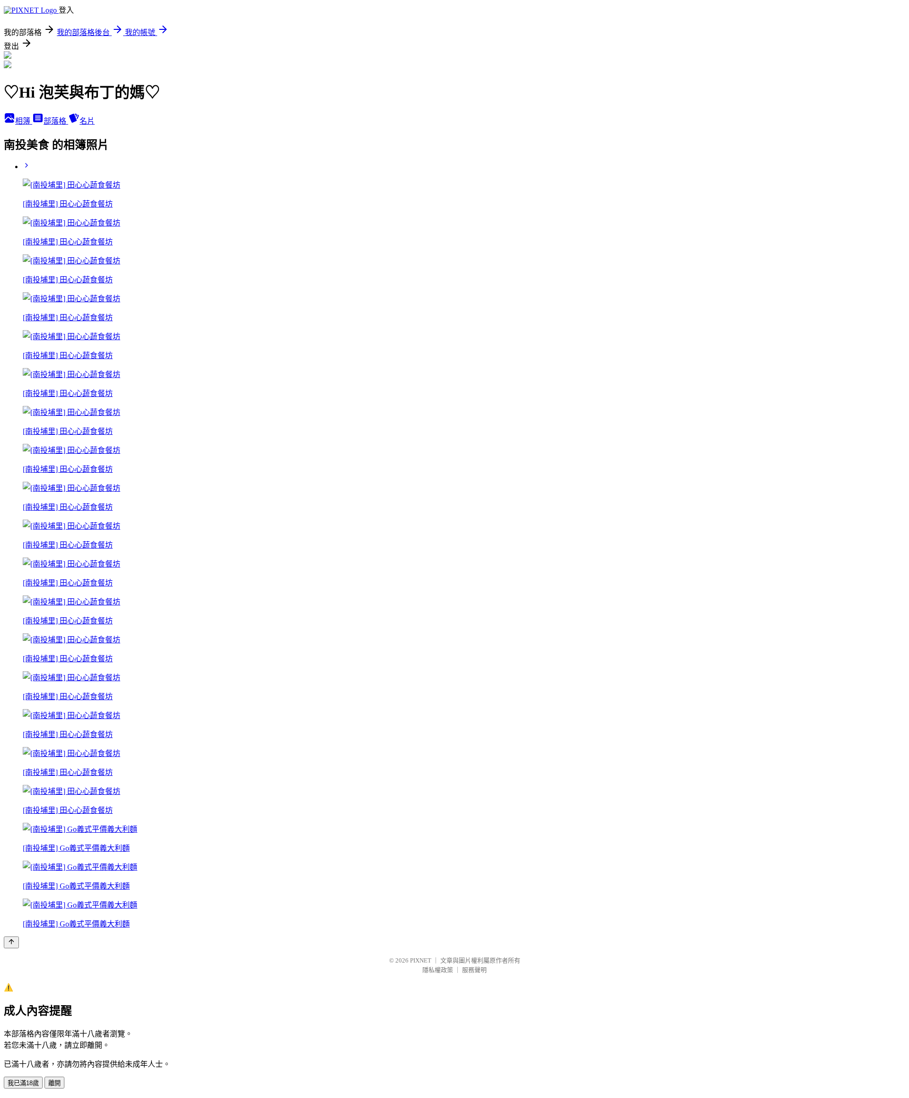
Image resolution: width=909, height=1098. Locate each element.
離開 (54, 1083)
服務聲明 (474, 969)
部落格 (56, 121)
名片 (87, 121)
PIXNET (420, 960)
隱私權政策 (437, 969)
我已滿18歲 (23, 1083)
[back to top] (11, 942)
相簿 (23, 121)
